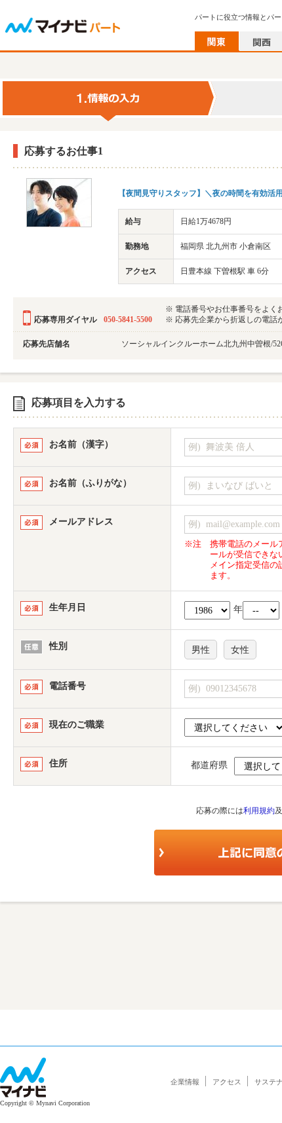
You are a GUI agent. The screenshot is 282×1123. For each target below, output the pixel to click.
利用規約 (259, 810)
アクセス (226, 1082)
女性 (240, 650)
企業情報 (185, 1082)
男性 (200, 650)
